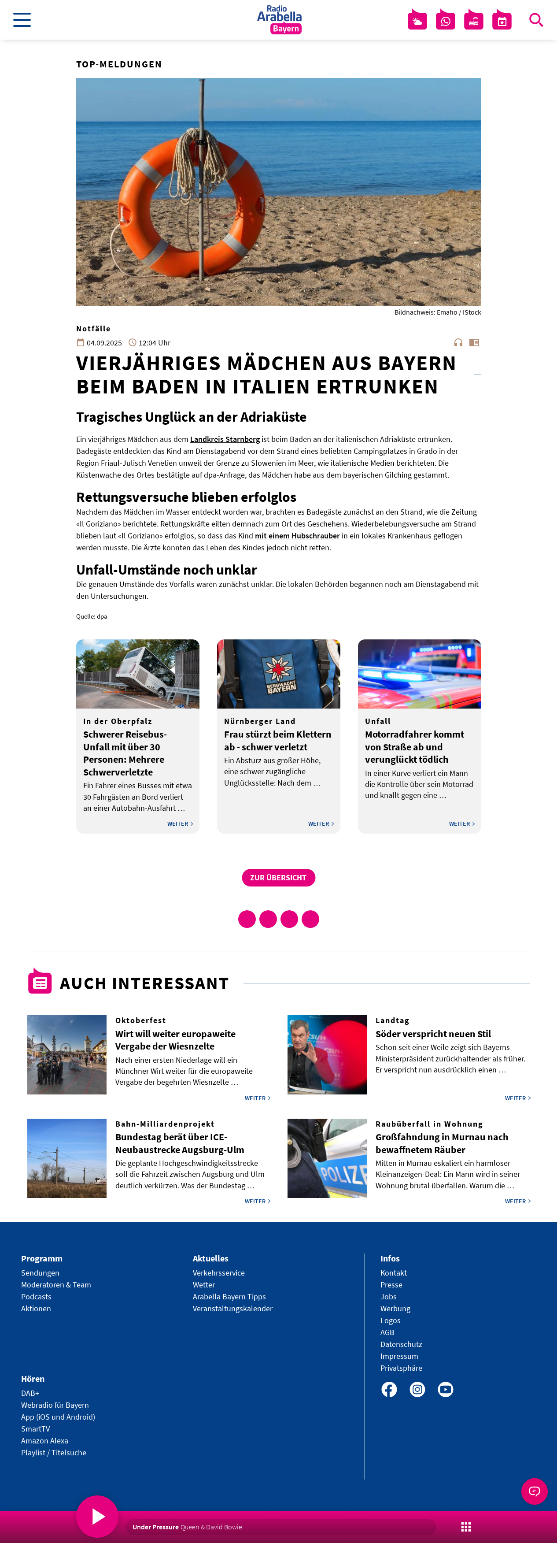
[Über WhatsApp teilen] (289, 919)
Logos (390, 1320)
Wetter (204, 1285)
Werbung (395, 1308)
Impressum (399, 1356)
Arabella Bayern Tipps (229, 1296)
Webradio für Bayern (55, 1405)
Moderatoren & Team (56, 1285)
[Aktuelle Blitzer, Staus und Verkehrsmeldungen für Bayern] (473, 21)
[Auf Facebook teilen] (247, 919)
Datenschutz (401, 1344)
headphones (458, 342)
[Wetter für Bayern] (417, 21)
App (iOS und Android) (58, 1417)
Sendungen (40, 1273)
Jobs (388, 1296)
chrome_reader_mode (474, 342)
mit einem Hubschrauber (297, 535)
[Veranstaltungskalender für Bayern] (502, 21)
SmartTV (35, 1429)
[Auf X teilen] (268, 919)
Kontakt (393, 1273)
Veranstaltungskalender (233, 1308)
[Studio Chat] (445, 21)
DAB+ (30, 1393)
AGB (387, 1332)
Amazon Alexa (44, 1440)
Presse (391, 1285)
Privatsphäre (401, 1368)
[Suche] (536, 20)
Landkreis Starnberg (225, 439)
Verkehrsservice (219, 1273)
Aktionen (36, 1308)
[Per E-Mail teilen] (310, 919)
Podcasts (36, 1296)
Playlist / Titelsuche (53, 1452)
